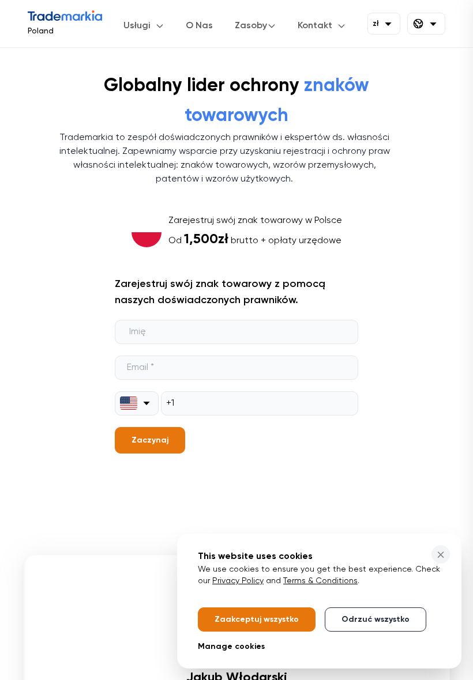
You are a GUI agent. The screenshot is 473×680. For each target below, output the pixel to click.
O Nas (199, 26)
